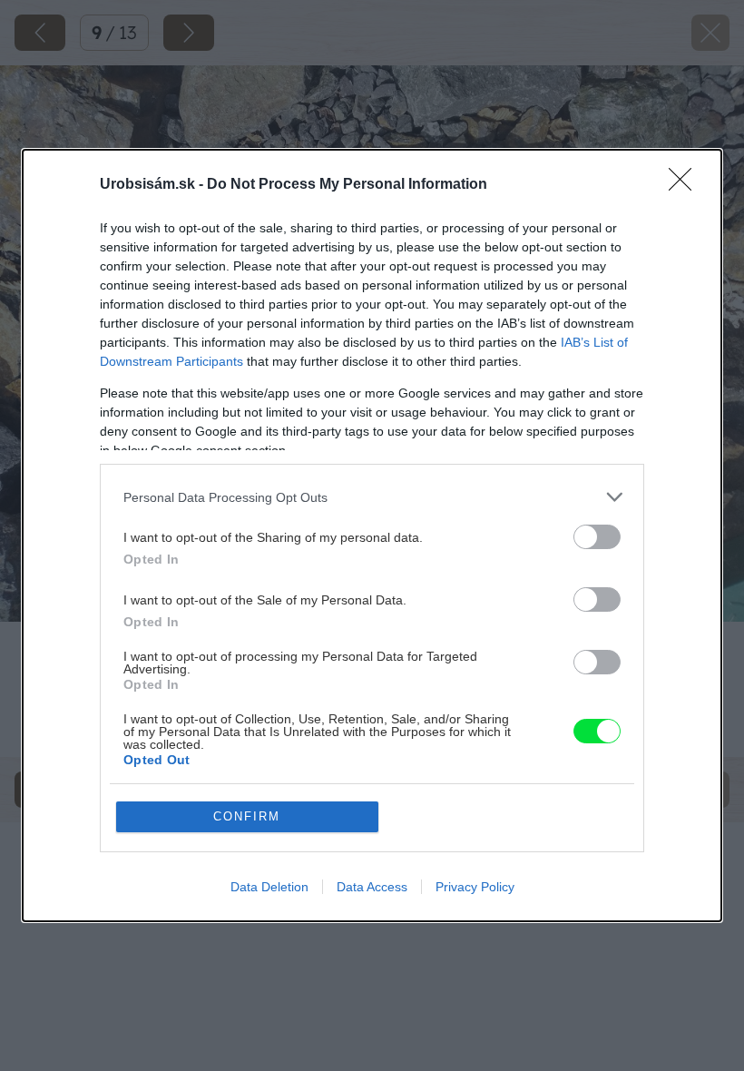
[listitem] (372, 496)
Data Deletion (269, 886)
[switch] (597, 537)
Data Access (372, 886)
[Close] (686, 185)
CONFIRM (246, 816)
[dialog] (372, 535)
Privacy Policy (475, 886)
